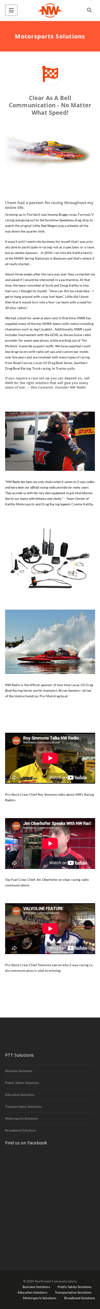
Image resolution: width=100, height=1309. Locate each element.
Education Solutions (20, 1095)
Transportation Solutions (23, 1106)
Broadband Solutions (20, 1130)
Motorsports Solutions (21, 1118)
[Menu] (11, 10)
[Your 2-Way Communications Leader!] (50, 10)
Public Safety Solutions (22, 1083)
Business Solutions (19, 1071)
